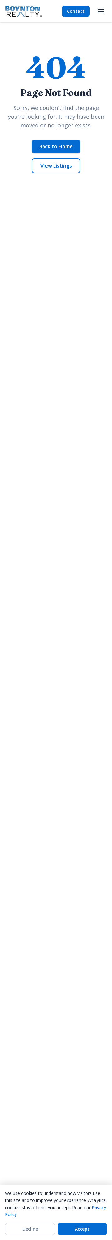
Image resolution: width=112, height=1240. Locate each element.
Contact (76, 11)
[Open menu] (101, 11)
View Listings (56, 165)
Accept (82, 1229)
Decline (30, 1229)
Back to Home (56, 146)
